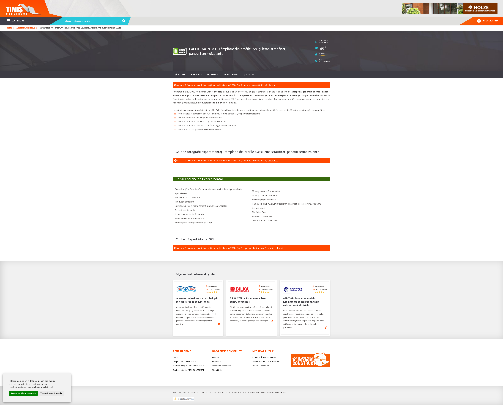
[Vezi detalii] (219, 324)
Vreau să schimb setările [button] (51, 393)
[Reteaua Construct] (310, 366)
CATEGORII (18, 20)
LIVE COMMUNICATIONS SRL (256, 392)
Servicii (214, 74)
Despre (181, 74)
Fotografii (232, 74)
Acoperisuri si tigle (26, 28)
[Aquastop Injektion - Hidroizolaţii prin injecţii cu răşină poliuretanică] (186, 289)
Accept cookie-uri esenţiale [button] (23, 393)
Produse (197, 74)
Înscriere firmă (490, 21)
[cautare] (123, 21)
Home (9, 28)
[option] (450, 8)
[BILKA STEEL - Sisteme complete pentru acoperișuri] (239, 289)
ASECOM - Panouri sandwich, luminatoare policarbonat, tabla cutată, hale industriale (301, 302)
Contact (251, 74)
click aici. (273, 85)
